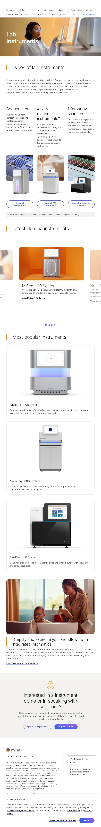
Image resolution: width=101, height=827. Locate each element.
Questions (90, 15)
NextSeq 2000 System (24, 405)
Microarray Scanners (59, 15)
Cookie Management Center (20, 810)
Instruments (12, 15)
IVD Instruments (41, 15)
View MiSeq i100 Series (33, 298)
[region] (50, 810)
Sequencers (25, 15)
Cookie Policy (73, 810)
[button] (50, 381)
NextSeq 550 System (24, 557)
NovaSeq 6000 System (25, 481)
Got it (87, 820)
